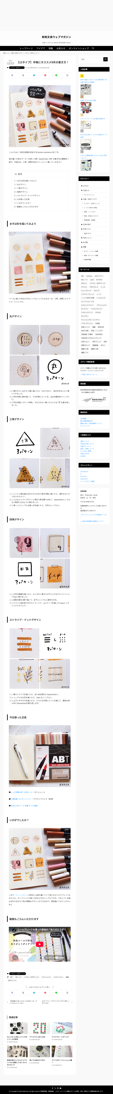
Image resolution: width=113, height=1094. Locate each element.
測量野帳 (95, 345)
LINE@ (82, 456)
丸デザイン (21, 184)
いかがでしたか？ (24, 203)
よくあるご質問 (85, 451)
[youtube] (60, 1088)
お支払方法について (87, 444)
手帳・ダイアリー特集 (91, 255)
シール (103, 287)
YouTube (83, 476)
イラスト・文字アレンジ (17, 67)
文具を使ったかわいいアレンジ (91, 338)
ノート (99, 294)
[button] (12, 75)
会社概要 (83, 418)
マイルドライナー (97, 309)
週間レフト (84, 352)
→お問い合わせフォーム (88, 374)
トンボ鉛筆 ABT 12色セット (22, 792)
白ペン (103, 345)
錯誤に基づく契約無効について (91, 423)
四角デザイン (22, 191)
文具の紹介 (87, 224)
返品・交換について (87, 449)
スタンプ (96, 291)
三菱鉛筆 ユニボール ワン (21, 799)
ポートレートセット (20, 895)
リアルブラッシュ (87, 323)
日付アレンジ (12, 980)
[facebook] (53, 1088)
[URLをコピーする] (67, 75)
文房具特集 (87, 259)
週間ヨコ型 (94, 349)
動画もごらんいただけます (27, 206)
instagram (84, 471)
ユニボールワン (58, 977)
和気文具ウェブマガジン (56, 37)
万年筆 (97, 323)
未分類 (85, 242)
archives (89, 276)
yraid (92, 280)
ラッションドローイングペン (90, 320)
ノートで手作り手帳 (90, 208)
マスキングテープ (87, 312)
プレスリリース (89, 195)
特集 (84, 247)
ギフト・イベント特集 (91, 251)
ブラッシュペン (46, 977)
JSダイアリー (99, 276)
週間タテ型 (84, 349)
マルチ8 (97, 312)
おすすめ (99, 280)
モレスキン (84, 316)
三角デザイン (22, 188)
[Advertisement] (56, 15)
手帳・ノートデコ (89, 212)
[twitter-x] (55, 1088)
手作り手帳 (84, 331)
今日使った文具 (23, 199)
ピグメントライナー (87, 305)
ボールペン (84, 309)
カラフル (84, 287)
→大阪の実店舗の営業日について (92, 521)
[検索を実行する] (105, 59)
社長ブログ (87, 233)
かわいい (84, 283)
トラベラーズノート (87, 294)
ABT (11, 977)
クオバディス (94, 287)
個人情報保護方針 (86, 421)
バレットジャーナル (87, 301)
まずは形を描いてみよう (27, 180)
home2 (85, 186)
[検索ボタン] (92, 48)
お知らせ (86, 190)
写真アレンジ (85, 327)
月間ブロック (85, 345)
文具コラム (87, 229)
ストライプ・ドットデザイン (28, 195)
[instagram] (58, 1088)
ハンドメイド (101, 298)
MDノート (18, 977)
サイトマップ (85, 426)
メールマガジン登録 (87, 481)
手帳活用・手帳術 (89, 220)
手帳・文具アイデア (90, 199)
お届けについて (85, 446)
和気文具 (101, 327)
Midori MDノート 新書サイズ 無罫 (24, 805)
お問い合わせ (85, 453)
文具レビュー (87, 238)
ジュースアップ (86, 291)
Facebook (84, 479)
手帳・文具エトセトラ (91, 216)
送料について (85, 441)
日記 (105, 342)
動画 (67, 977)
